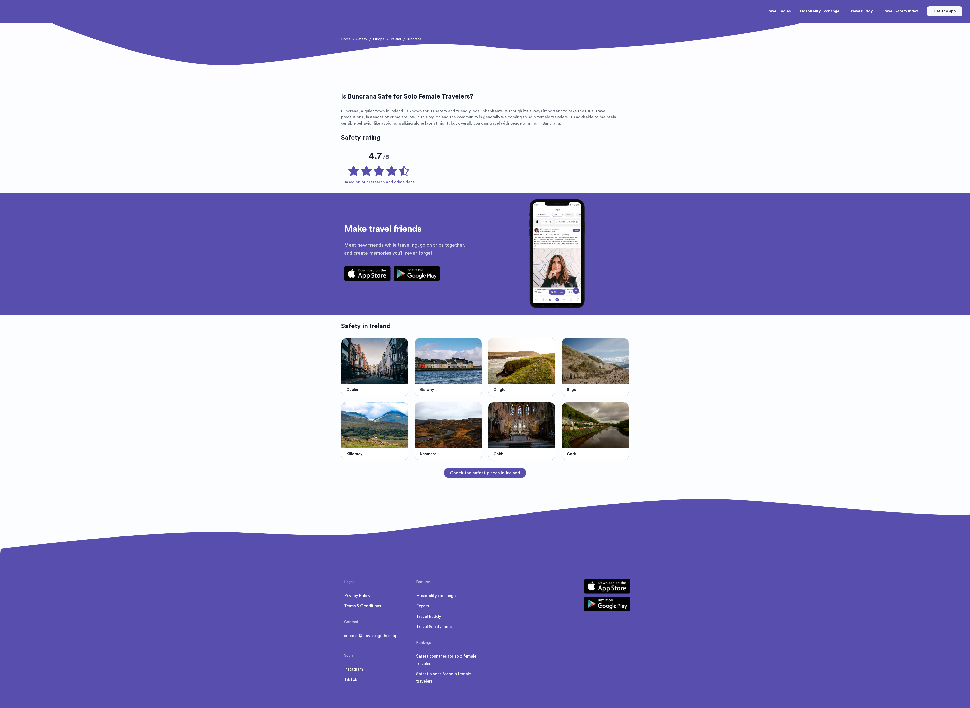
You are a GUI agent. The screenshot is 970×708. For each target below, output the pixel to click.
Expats (422, 606)
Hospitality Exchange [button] (819, 11)
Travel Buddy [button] (860, 11)
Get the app (945, 11)
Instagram (353, 669)
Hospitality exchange (436, 596)
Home (346, 39)
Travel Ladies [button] (778, 11)
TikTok (350, 679)
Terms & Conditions (362, 606)
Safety (361, 39)
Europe (378, 39)
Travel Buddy (428, 616)
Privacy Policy (357, 596)
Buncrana (414, 39)
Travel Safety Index (434, 627)
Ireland (395, 39)
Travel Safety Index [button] (900, 11)
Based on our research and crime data (379, 182)
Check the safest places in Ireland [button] (485, 473)
